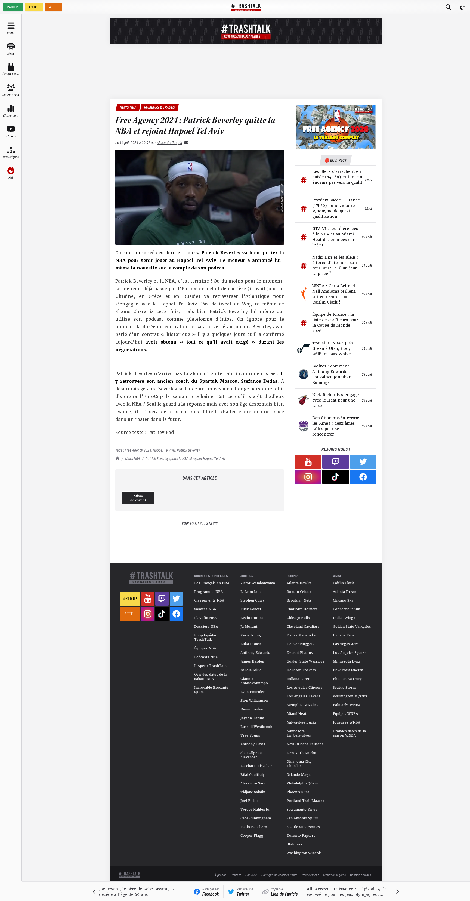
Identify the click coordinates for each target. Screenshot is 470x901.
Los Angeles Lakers (303, 696)
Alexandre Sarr (252, 783)
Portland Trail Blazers (305, 801)
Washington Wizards (304, 853)
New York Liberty (348, 670)
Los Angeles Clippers (305, 687)
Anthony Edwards (255, 653)
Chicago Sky (343, 600)
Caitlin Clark (343, 583)
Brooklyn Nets (299, 600)
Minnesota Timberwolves (299, 733)
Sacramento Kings (302, 809)
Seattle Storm (344, 687)
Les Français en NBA (211, 583)
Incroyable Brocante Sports (211, 689)
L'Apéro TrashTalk (210, 666)
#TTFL (53, 7)
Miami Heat (296, 714)
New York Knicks (301, 753)
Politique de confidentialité (279, 875)
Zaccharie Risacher (256, 766)
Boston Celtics (299, 592)
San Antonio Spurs (302, 818)
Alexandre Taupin (169, 142)
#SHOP (34, 7)
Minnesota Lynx (346, 661)
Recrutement (310, 875)
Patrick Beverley (188, 450)
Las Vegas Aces (346, 644)
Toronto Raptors (301, 835)
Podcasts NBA (206, 657)
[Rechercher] (448, 7)
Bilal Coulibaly (252, 775)
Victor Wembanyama (257, 583)
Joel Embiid (249, 801)
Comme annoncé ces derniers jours (156, 253)
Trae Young (250, 735)
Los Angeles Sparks (349, 653)
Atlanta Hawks (299, 583)
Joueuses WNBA (346, 722)
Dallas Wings (344, 618)
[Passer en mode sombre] (462, 7)
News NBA (132, 458)
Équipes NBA (205, 648)
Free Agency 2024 (138, 450)
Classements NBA (209, 600)
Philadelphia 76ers (302, 783)
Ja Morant (248, 626)
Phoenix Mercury (347, 679)
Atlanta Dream (345, 592)
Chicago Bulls (298, 618)
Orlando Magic (299, 775)
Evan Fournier (252, 692)
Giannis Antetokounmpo (254, 681)
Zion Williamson (254, 700)
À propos (220, 875)
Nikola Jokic (250, 670)
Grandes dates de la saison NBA (210, 676)
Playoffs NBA (205, 618)
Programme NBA (208, 592)
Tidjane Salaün (252, 792)
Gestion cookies (360, 875)
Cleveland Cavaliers (303, 626)
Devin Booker (252, 709)
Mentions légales (334, 875)
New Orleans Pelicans (305, 744)
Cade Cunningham (255, 818)
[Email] (185, 142)
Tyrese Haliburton (255, 809)
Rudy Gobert (250, 609)
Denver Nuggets (300, 644)
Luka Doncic (250, 644)
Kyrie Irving (250, 635)
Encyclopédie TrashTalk (205, 637)
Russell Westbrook (256, 727)
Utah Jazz (294, 844)
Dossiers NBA (206, 626)
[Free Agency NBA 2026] (335, 127)
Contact (236, 875)
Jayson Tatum (252, 718)
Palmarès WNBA (346, 705)
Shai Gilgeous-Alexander (253, 755)
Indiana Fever (344, 635)
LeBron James (252, 592)
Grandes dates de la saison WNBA (349, 733)
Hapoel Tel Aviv (164, 450)
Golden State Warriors (305, 661)
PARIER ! (13, 7)
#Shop (130, 598)
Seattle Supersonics (303, 827)
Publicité (251, 875)
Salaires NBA (205, 609)
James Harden (252, 661)
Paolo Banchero (253, 827)
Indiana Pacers (299, 679)
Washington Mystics (350, 696)
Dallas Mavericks (301, 635)
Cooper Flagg (251, 835)
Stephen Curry (252, 600)
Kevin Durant (251, 618)
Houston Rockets (301, 670)
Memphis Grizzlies (303, 705)
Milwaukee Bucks (302, 722)
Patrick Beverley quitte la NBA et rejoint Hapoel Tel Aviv (185, 458)
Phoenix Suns (298, 792)
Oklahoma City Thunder (299, 763)
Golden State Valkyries (352, 626)
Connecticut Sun (346, 609)
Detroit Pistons (300, 653)
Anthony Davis (252, 744)
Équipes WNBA (345, 714)
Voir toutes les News (200, 523)
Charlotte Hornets (302, 609)
